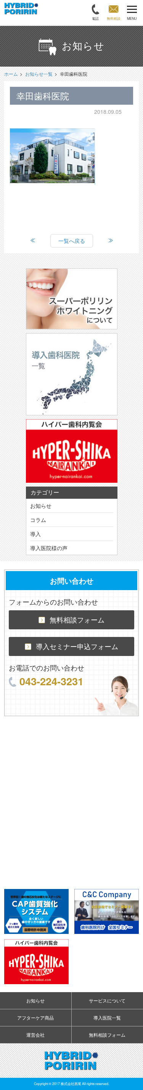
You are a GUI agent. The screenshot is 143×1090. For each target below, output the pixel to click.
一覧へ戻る (71, 240)
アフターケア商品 (35, 1017)
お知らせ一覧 (39, 73)
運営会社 (35, 1034)
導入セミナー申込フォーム (77, 646)
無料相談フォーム (77, 619)
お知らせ (40, 505)
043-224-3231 (51, 680)
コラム (38, 519)
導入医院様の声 (48, 548)
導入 (35, 534)
